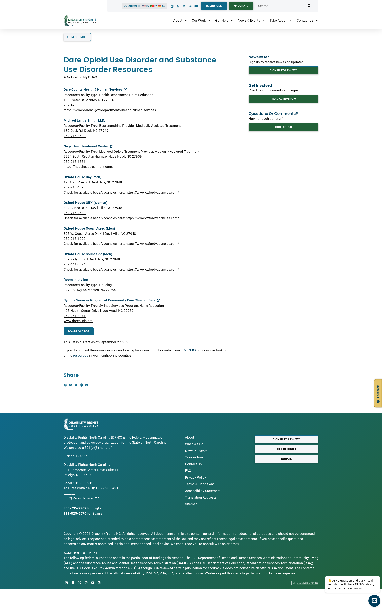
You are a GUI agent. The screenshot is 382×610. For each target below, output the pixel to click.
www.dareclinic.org (78, 321)
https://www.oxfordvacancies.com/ (152, 192)
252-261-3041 (75, 316)
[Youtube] (196, 6)
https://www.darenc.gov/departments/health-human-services (110, 110)
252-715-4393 (75, 187)
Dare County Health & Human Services (93, 89)
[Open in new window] (304, 582)
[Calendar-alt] (172, 6)
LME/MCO (190, 350)
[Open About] (185, 20)
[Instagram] (190, 6)
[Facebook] (178, 6)
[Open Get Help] (231, 20)
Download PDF (78, 331)
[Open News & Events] (263, 20)
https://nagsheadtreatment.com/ (88, 167)
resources (80, 355)
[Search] (309, 6)
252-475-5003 (75, 105)
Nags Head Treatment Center (86, 146)
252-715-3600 (75, 136)
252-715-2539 (75, 213)
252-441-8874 (75, 264)
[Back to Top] (99, 582)
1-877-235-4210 (108, 488)
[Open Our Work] (209, 20)
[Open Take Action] (290, 20)
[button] (65, 385)
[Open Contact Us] (316, 20)
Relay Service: (83, 498)
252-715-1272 (75, 238)
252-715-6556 (75, 162)
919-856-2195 (84, 483)
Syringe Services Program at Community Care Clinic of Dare (109, 300)
